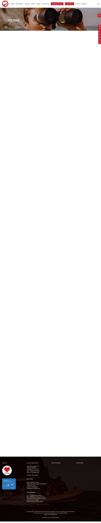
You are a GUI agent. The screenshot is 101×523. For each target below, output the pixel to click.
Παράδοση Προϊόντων (33, 488)
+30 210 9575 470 (35, 470)
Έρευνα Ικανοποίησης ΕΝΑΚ (35, 501)
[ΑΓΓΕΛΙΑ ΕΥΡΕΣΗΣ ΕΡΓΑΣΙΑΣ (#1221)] (21, 281)
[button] (99, 15)
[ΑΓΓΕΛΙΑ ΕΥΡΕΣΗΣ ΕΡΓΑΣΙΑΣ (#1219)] (21, 185)
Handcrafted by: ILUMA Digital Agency (50, 517)
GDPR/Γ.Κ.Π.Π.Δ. (31, 485)
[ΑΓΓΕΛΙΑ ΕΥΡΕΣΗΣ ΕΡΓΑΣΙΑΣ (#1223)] (21, 240)
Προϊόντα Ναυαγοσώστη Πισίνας (36, 498)
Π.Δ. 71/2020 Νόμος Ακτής (34, 495)
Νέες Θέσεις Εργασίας (15, 99)
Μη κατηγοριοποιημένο (15, 436)
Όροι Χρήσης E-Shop (33, 482)
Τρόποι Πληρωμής (32, 487)
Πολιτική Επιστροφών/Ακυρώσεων (37, 484)
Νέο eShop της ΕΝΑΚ (33, 500)
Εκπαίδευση (12, 61)
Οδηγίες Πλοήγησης (32, 475)
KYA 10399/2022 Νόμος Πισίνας (36, 497)
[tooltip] (99, 26)
